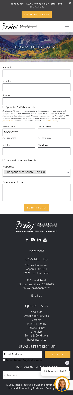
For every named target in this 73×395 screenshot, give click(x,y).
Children (43, 145)
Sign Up (57, 354)
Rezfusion (38, 388)
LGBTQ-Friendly (36, 324)
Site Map (36, 331)
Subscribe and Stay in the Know (24, 360)
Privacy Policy (8, 121)
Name (7, 67)
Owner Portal (36, 250)
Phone (6, 95)
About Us (36, 312)
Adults (6, 145)
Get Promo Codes (37, 14)
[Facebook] (27, 239)
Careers (36, 320)
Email (7, 81)
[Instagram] (33, 239)
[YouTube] (45, 239)
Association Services (36, 316)
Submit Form (36, 207)
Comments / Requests (15, 181)
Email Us (36, 295)
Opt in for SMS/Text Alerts (20, 107)
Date (12, 126)
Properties (8, 166)
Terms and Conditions (49, 121)
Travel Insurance (36, 339)
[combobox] (36, 173)
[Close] (69, 3)
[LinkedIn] (39, 239)
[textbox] (48, 173)
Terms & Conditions (36, 335)
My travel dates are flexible (20, 160)
